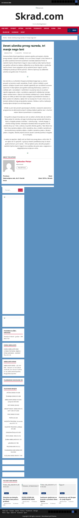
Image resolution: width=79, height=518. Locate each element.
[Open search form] (65, 30)
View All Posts (22, 168)
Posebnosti (38, 28)
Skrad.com (39, 16)
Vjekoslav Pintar (8, 53)
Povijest (13, 28)
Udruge (46, 28)
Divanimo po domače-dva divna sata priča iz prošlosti (10, 499)
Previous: (13, 178)
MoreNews (45, 516)
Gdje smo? (5, 28)
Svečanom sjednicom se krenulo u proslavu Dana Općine (48, 499)
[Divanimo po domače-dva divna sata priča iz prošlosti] (11, 489)
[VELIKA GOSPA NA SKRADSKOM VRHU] (30, 489)
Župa (59, 28)
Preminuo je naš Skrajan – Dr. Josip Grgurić (67, 498)
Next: (45, 177)
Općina (20, 28)
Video (74, 30)
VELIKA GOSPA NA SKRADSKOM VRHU (28, 498)
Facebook (15, 32)
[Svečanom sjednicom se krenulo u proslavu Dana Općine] (48, 489)
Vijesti (6, 493)
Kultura (28, 28)
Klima (53, 28)
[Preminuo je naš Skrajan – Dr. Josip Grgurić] (67, 489)
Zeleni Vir (6, 32)
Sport (23, 32)
